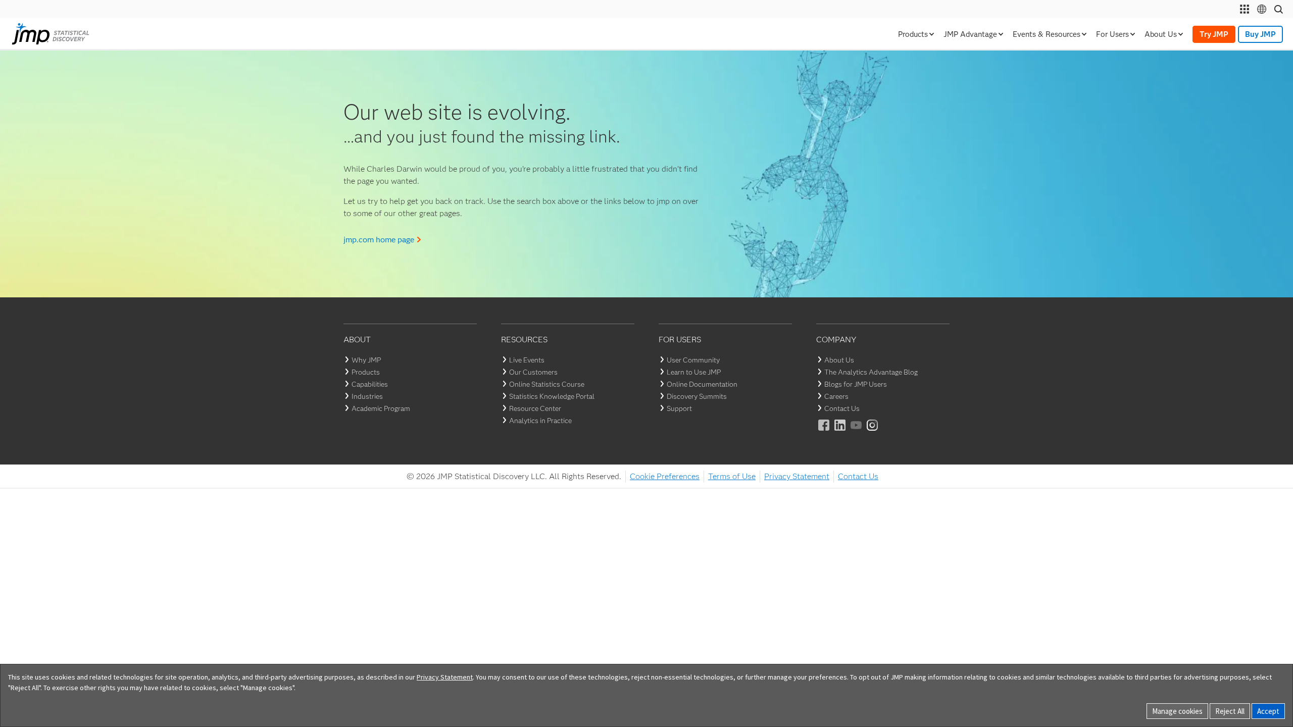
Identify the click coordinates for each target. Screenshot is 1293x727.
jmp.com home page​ (378, 239)
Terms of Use (732, 476)
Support (679, 408)
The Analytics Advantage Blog (871, 372)
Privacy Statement (796, 476)
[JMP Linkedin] (840, 432)
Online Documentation (702, 384)
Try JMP (1214, 34)
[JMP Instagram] (873, 432)
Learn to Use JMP (694, 372)
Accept (1268, 711)
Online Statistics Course (546, 384)
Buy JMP (1260, 34)
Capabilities (370, 384)
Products (366, 372)
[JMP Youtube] (857, 432)
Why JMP (366, 360)
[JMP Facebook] (824, 432)
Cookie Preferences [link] (665, 476)
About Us (839, 360)
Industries (367, 396)
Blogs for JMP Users (855, 384)
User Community (693, 360)
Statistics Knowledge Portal (551, 396)
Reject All (1230, 711)
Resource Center (535, 408)
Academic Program (381, 408)
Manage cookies (1177, 711)
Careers (836, 396)
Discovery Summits (697, 396)
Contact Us (842, 408)
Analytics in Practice (540, 420)
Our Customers (533, 372)
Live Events (526, 360)
